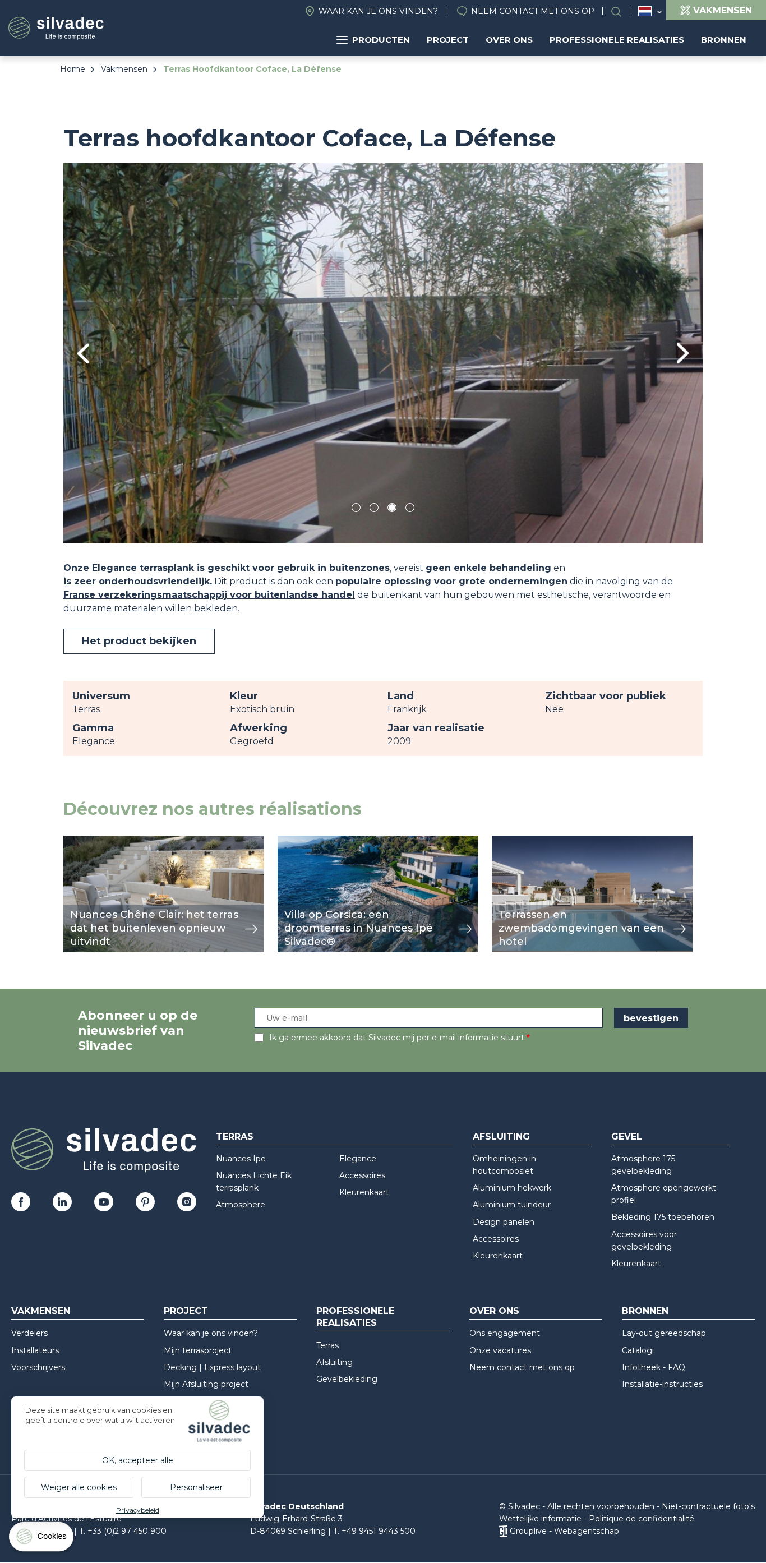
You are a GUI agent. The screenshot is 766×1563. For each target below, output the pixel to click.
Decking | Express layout (212, 1367)
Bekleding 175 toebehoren (662, 1217)
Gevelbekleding (346, 1379)
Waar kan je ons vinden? (378, 11)
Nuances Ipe (241, 1159)
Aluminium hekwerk (512, 1188)
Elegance (357, 1159)
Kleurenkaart (364, 1192)
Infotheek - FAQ (653, 1367)
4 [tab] (410, 509)
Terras (234, 1136)
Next (682, 353)
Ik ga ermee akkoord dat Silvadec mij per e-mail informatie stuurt (396, 1037)
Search (621, 11)
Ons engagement (504, 1333)
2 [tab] (374, 509)
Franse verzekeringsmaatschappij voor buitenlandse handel (209, 594)
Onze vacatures (500, 1350)
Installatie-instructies (662, 1384)
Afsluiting (501, 1136)
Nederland (645, 11)
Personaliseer (196, 1487)
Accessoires (362, 1175)
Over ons (509, 39)
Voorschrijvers (38, 1367)
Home (72, 69)
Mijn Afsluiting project (206, 1384)
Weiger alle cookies (79, 1487)
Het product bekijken (139, 641)
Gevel (626, 1136)
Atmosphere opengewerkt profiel (663, 1194)
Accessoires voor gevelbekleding (644, 1240)
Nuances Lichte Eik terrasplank (254, 1181)
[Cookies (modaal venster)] (42, 1539)
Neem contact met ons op (532, 11)
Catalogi (638, 1350)
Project (448, 39)
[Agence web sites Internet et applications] (503, 1531)
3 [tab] (392, 509)
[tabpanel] (383, 353)
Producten (381, 39)
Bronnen (723, 39)
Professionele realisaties (617, 39)
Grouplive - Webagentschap (564, 1531)
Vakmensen (124, 69)
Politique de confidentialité (641, 1519)
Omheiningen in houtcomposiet (504, 1165)
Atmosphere (240, 1205)
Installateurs (35, 1350)
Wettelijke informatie (540, 1519)
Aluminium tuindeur (512, 1205)
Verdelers (29, 1333)
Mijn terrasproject (198, 1350)
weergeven (89, 841)
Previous (83, 353)
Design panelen (503, 1222)
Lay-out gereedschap (664, 1333)
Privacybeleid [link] (137, 1510)
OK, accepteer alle (137, 1460)
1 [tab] (356, 509)
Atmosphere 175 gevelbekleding (643, 1165)
